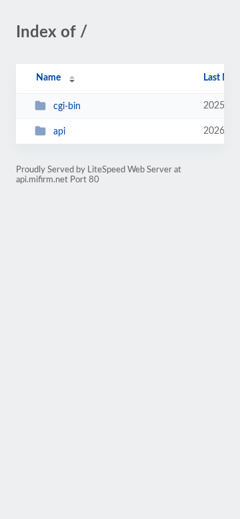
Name (48, 78)
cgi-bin (67, 106)
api (59, 131)
